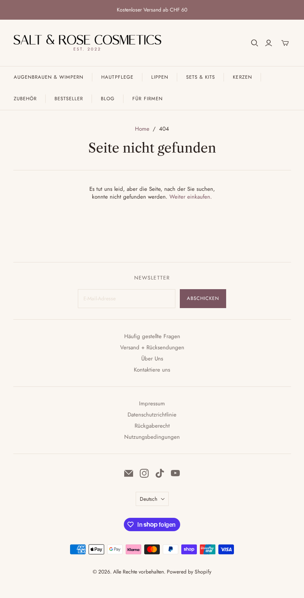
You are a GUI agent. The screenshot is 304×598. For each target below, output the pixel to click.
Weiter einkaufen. (190, 197)
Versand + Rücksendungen (152, 347)
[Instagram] (144, 473)
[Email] (128, 473)
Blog (108, 98)
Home (142, 129)
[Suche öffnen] (254, 43)
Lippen (159, 77)
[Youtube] (175, 473)
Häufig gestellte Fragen (152, 336)
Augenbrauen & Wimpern (49, 77)
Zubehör (25, 98)
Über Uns (152, 358)
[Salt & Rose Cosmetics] (87, 40)
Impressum (152, 403)
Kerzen (242, 77)
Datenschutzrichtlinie (152, 415)
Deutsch (148, 499)
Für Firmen (147, 98)
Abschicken (203, 298)
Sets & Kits (200, 77)
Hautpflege (117, 77)
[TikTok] (159, 473)
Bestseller (68, 98)
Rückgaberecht (152, 426)
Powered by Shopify (189, 571)
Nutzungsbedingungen (152, 437)
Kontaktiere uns (152, 370)
